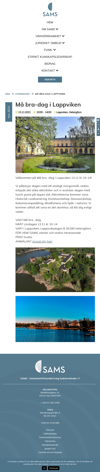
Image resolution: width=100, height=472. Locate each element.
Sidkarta (50, 79)
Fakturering (50, 441)
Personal (50, 430)
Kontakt (49, 70)
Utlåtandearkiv (50, 433)
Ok (44, 468)
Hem (50, 22)
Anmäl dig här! (42, 241)
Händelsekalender (50, 445)
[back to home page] (50, 366)
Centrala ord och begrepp (50, 452)
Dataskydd (53, 468)
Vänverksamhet (49, 36)
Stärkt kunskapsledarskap (50, 57)
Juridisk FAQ (50, 448)
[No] (96, 465)
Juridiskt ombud (48, 43)
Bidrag (50, 63)
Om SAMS (49, 29)
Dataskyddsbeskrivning (50, 437)
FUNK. (48, 50)
